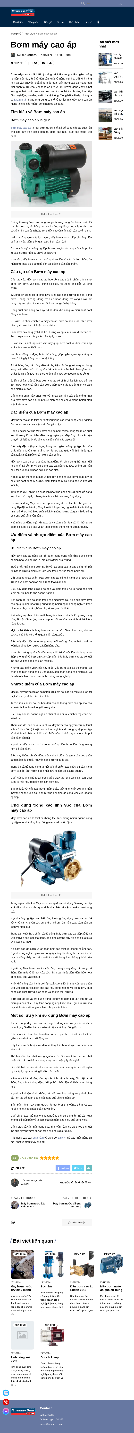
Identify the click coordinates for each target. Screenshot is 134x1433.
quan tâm (38, 1137)
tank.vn (62, 1137)
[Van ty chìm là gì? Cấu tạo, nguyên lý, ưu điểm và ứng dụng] (105, 59)
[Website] (76, 1182)
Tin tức (60, 22)
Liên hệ (88, 22)
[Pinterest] (83, 1182)
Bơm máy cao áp (21, 127)
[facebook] (72, 1182)
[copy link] (50, 63)
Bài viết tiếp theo (76, 1198)
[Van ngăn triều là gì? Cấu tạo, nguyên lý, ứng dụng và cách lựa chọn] (105, 115)
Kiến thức (74, 22)
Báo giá (48, 22)
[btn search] (120, 4)
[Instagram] (86, 1182)
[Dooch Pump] (52, 1335)
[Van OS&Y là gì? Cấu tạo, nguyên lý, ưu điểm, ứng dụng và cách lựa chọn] (105, 77)
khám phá (20, 99)
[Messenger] (6, 1411)
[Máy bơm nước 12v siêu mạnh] (22, 1264)
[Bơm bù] (52, 1264)
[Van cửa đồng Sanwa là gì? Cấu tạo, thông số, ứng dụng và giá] (105, 133)
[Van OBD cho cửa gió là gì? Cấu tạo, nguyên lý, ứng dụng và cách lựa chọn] (105, 96)
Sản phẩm (33, 22)
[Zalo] (6, 1393)
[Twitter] (79, 1182)
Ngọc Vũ (32, 55)
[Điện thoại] (6, 1402)
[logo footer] (23, 1411)
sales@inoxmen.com (51, 1424)
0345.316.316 (47, 1414)
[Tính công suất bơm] (22, 1335)
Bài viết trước (24, 1198)
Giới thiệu (18, 22)
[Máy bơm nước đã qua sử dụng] (112, 1264)
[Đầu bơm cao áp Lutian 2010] (82, 1264)
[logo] (23, 16)
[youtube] (89, 1182)
